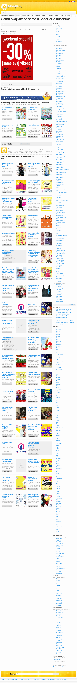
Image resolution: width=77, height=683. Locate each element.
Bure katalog (59, 61)
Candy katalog (59, 286)
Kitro (57, 402)
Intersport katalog (60, 124)
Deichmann (58, 367)
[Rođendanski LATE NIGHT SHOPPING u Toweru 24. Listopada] (33, 453)
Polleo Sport (58, 480)
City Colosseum (59, 545)
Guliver (57, 387)
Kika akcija (58, 630)
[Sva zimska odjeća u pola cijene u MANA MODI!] (7, 261)
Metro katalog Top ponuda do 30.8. (63, 309)
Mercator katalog (59, 164)
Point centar (58, 560)
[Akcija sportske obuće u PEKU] (7, 471)
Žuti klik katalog (59, 273)
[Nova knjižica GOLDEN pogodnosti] (7, 488)
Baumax (58, 332)
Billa (57, 337)
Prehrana (4, 15)
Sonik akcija (58, 652)
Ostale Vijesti (59, 573)
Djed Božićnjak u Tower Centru (7, 338)
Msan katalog (59, 296)
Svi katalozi (58, 281)
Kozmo (57, 420)
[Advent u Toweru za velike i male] (33, 314)
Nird (57, 453)
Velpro (57, 516)
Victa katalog (59, 265)
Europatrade (58, 377)
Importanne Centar (60, 553)
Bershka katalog (59, 56)
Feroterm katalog (59, 98)
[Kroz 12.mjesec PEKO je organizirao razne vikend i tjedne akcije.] (7, 383)
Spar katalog (59, 245)
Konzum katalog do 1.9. (61, 319)
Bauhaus (58, 331)
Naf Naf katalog (59, 180)
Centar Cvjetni (59, 541)
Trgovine (59, 1)
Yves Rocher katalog (60, 276)
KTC (57, 405)
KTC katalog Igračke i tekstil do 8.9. (64, 312)
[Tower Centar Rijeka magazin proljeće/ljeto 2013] (7, 209)
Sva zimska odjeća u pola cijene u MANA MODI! (8, 252)
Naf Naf (57, 450)
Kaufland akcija (59, 629)
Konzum (58, 423)
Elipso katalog (59, 89)
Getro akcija (58, 622)
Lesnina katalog (59, 141)
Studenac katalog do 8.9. (61, 317)
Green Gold (58, 551)
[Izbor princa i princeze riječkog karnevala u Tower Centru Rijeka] (33, 279)
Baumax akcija (59, 610)
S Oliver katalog (59, 242)
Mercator (58, 440)
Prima (57, 473)
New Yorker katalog (60, 184)
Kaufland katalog (59, 127)
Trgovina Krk (59, 498)
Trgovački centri (59, 38)
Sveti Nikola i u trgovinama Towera (34, 373)
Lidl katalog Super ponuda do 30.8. (63, 324)
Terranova (58, 488)
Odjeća (18, 15)
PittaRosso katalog (60, 205)
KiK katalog (58, 129)
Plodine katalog (59, 210)
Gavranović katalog (60, 104)
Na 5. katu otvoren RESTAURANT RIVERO (7, 409)
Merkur (57, 442)
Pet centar (58, 458)
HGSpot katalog (59, 114)
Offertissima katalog (60, 189)
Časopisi (58, 39)
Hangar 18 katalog (60, 108)
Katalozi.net (13, 148)
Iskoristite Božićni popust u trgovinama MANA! (8, 356)
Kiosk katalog (59, 131)
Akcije (34, 1)
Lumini (57, 558)
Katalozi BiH (74, 1)
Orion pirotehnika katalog (61, 192)
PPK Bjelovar (59, 478)
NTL (57, 456)
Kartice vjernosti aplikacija (59, 663)
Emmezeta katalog (60, 91)
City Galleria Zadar (60, 546)
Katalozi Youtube (59, 679)
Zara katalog (58, 270)
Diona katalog (59, 83)
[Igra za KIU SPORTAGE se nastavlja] (33, 488)
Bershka (58, 336)
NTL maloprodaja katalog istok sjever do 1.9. (65, 322)
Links (57, 414)
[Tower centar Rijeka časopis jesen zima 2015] (7, 174)
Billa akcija (58, 614)
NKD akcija (58, 625)
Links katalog (59, 144)
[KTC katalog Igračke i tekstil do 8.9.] (33, 118)
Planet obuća (59, 468)
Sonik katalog (59, 243)
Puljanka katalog (59, 218)
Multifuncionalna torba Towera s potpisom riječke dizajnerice (7, 322)
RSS (35, 679)
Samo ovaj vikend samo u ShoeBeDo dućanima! (36, 19)
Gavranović (58, 384)
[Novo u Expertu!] (33, 226)
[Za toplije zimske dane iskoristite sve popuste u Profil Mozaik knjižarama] (7, 279)
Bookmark (23, 679)
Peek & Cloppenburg (60, 461)
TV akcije (65, 1)
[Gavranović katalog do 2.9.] (33, 136)
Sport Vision (58, 511)
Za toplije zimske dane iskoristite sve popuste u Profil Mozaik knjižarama (8, 270)
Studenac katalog (60, 238)
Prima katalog (59, 213)
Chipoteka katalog (60, 71)
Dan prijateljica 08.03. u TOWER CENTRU (7, 217)
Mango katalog (59, 157)
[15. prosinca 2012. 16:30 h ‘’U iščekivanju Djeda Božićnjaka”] (33, 348)
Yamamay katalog (60, 275)
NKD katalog (59, 185)
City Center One (59, 543)
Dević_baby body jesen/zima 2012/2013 (7, 496)
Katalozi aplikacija (57, 659)
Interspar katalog (59, 123)
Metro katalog (59, 166)
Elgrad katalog (59, 88)
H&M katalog (59, 106)
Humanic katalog (59, 116)
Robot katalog (59, 227)
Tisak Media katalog (60, 253)
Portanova (58, 561)
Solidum (58, 566)
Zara (57, 524)
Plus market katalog (60, 212)
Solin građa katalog (60, 240)
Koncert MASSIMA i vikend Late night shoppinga (34, 321)
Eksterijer (30, 15)
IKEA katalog (59, 119)
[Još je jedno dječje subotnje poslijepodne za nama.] (7, 296)
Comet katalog (59, 73)
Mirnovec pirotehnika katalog (62, 169)
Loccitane (58, 418)
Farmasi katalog (59, 94)
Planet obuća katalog (60, 209)
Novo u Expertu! (33, 215)
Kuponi (53, 1)
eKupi (57, 374)
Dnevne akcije (59, 28)
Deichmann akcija (60, 619)
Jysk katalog (59, 126)
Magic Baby (58, 430)
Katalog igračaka (59, 597)
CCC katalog (59, 66)
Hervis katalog (59, 113)
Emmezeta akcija (60, 620)
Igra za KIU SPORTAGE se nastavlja (32, 478)
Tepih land (58, 486)
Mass (57, 432)
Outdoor (37, 15)
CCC (57, 356)
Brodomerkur (59, 346)
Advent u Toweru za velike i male (34, 303)
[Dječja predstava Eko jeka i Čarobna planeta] (33, 505)
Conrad (57, 362)
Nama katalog (59, 179)
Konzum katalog (59, 134)
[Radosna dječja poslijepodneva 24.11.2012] (33, 418)
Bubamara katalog (60, 60)
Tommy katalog (59, 256)
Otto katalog (58, 195)
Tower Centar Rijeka (25, 144)
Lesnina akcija (59, 638)
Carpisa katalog (59, 65)
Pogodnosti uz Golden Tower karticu (32, 199)
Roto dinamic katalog (60, 228)
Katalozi (30, 1)
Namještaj (11, 15)
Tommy (57, 491)
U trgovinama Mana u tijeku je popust (8, 390)
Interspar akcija (59, 624)
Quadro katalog (59, 301)
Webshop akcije (59, 34)
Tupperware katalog (60, 261)
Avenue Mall (58, 540)
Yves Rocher (59, 526)
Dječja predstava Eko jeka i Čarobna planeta (33, 496)
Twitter (65, 679)
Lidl (57, 412)
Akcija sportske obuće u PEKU (7, 460)
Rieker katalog (59, 225)
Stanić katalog (59, 237)
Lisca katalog (59, 146)
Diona (57, 371)
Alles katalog (59, 278)
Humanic (58, 392)
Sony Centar (58, 506)
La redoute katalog (60, 139)
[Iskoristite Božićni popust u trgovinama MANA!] (7, 366)
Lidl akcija (58, 640)
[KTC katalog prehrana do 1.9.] (7, 118)
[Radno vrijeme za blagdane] (7, 314)
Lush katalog (59, 147)
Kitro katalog (59, 132)
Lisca (57, 415)
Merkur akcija (59, 642)
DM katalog (58, 85)
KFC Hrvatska (59, 404)
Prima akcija (58, 648)
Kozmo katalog (59, 136)
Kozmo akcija (59, 634)
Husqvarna (58, 289)
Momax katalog (59, 177)
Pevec (57, 463)
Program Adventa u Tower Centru (34, 355)
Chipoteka (58, 357)
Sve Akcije (58, 653)
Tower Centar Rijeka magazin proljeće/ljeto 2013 (8, 199)
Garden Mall (58, 550)
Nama (57, 448)
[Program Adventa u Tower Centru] (33, 366)
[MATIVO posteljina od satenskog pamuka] (33, 244)
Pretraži (13, 674)
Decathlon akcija (59, 617)
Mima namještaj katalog (61, 172)
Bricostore (58, 342)
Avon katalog (59, 48)
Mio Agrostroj (59, 443)
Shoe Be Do (58, 503)
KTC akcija (58, 637)
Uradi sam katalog (60, 263)
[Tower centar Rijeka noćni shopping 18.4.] (7, 192)
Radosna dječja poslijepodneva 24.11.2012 (32, 409)
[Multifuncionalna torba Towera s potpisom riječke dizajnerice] (7, 331)
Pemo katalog (59, 199)
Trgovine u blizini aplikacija (59, 666)
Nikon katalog (59, 293)
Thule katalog (59, 299)
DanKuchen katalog (60, 76)
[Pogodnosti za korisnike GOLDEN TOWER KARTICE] (33, 471)
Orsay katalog (59, 194)
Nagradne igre (59, 41)
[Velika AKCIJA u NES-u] (7, 453)
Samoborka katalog (60, 232)
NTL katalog (58, 187)
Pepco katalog (59, 202)
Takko (57, 485)
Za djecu (51, 15)
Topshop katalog (59, 258)
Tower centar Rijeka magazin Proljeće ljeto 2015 (34, 165)
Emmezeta (58, 375)
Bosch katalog (59, 284)
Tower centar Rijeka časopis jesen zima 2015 (8, 165)
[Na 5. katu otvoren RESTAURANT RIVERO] (7, 418)
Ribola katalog (59, 223)
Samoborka (58, 501)
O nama (3, 679)
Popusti (48, 1)
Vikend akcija (59, 603)
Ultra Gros (58, 513)
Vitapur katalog (59, 266)
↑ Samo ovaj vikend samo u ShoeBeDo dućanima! (67, 681)
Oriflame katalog (59, 190)
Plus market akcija (60, 647)
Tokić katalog (59, 255)
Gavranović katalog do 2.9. (62, 315)
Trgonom (58, 496)
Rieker (57, 481)
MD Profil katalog (60, 161)
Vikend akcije (41, 1)
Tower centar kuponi (8, 233)
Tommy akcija (59, 650)
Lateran (57, 409)
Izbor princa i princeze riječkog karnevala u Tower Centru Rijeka (33, 270)
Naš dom (58, 452)
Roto (57, 483)
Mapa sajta (17, 679)
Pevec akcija (59, 643)
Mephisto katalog (59, 167)
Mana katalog (59, 154)
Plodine (57, 470)
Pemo (57, 460)
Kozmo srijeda (59, 635)
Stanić (57, 504)
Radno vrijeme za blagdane (7, 303)
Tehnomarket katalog (60, 250)
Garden (57, 382)
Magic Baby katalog (60, 152)
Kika (57, 400)
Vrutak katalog (59, 268)
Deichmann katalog (60, 80)
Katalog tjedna (59, 280)
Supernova (58, 565)
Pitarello (58, 465)
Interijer (57, 587)
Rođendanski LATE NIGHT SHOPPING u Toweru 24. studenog (34, 427)
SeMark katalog (59, 233)
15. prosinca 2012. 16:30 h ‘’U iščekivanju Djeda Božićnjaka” (33, 340)
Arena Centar (59, 538)
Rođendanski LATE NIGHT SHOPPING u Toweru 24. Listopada (34, 444)
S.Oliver (58, 508)
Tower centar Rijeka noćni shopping (34, 181)
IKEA (57, 395)
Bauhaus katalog (59, 51)
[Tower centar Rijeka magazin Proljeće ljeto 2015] (33, 174)
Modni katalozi (59, 600)
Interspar (58, 397)
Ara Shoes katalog (60, 46)
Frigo (57, 380)
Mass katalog (59, 159)
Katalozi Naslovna (4, 12)
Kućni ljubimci (59, 15)
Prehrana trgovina (60, 475)
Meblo (57, 437)
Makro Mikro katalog (60, 156)
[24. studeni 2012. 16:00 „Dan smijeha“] (7, 436)
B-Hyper (58, 351)
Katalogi (71, 1)
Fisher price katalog (60, 96)
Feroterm (58, 379)
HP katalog (58, 291)
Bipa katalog (58, 55)
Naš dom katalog (59, 182)
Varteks (57, 514)
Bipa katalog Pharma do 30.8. (62, 314)
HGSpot (57, 390)
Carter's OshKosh (60, 354)
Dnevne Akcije (59, 602)
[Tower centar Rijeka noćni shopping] (33, 192)
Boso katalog (59, 58)
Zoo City (58, 528)
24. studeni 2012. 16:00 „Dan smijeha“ (7, 426)
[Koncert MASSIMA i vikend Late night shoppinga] (33, 331)
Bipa (57, 339)
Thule (57, 533)
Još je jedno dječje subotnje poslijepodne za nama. (8, 288)
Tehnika (44, 15)
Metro (57, 438)
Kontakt (12, 679)
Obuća (24, 15)
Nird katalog (58, 294)
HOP (57, 394)
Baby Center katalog (60, 50)
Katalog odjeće (59, 598)
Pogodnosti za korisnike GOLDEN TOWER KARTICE (33, 461)
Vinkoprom (58, 521)
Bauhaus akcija (59, 612)
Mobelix (57, 445)
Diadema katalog (59, 81)
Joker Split (58, 555)
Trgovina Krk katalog (60, 260)
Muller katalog (59, 174)
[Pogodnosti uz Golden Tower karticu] (33, 209)
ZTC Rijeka (58, 571)
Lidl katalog (58, 142)
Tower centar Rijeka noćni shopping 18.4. (8, 182)
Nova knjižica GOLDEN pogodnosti (6, 478)
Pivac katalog (59, 207)
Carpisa (57, 352)
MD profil (58, 435)
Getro (57, 385)
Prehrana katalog (59, 215)
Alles (57, 529)
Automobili (58, 605)
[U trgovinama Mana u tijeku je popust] (7, 401)
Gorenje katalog (59, 288)
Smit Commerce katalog (61, 235)
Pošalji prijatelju (29, 679)
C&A (57, 359)
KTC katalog (58, 137)
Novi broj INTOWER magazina (34, 390)
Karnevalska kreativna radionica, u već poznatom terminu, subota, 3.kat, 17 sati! (34, 254)
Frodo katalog (59, 99)
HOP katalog (59, 118)
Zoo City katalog (59, 271)
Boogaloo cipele (59, 347)
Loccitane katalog (60, 149)
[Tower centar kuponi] (7, 244)
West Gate (58, 570)
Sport (57, 588)
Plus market (58, 471)
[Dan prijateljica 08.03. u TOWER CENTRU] (7, 226)
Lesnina (57, 410)
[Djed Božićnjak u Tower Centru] (7, 348)
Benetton (58, 334)
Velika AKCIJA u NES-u (7, 443)
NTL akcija (58, 627)
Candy (57, 531)
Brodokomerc (59, 344)
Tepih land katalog (60, 251)
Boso (57, 349)
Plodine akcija (59, 645)
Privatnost (8, 679)
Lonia (57, 422)
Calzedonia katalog (60, 63)
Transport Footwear (60, 495)
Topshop (58, 493)
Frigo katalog (59, 101)
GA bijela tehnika (59, 103)
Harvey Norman (59, 389)
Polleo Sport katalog (60, 222)
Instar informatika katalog (61, 121)
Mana (57, 428)
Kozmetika (67, 15)
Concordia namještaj (60, 361)
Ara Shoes (58, 329)
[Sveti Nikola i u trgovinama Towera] (33, 383)
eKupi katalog (59, 86)
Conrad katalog (59, 75)
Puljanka (58, 476)
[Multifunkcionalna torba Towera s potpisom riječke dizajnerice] (33, 296)
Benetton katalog (59, 53)
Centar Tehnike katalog (61, 70)
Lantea (57, 407)
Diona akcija (58, 615)
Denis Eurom (59, 369)
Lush (57, 417)
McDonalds (58, 433)
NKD (57, 455)
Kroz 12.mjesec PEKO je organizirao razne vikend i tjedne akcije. (8, 375)
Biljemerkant (58, 341)
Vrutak (57, 523)
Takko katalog (59, 247)
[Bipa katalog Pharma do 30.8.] (7, 136)
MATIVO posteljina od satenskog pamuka (33, 234)
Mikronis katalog (59, 170)
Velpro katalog (59, 302)
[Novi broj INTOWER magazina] (33, 401)
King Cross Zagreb (60, 556)
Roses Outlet (59, 563)
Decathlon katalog (60, 78)
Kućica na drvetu (59, 427)
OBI (57, 499)
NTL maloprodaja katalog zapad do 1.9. (64, 320)
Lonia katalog (59, 151)
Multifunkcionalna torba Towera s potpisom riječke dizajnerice (33, 288)
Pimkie (57, 466)
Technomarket (59, 490)
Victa (57, 519)
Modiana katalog (59, 175)
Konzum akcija (59, 632)
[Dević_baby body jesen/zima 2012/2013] (7, 505)
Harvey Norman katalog (61, 109)
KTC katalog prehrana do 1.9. (62, 310)
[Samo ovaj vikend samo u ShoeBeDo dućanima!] (17, 79)
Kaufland (58, 399)
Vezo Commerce (59, 518)
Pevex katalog (59, 204)
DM (57, 372)
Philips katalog (59, 297)
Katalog (38, 679)
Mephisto (58, 447)
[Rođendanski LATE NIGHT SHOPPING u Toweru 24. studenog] (33, 436)
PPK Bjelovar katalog (60, 220)
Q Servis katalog (59, 230)
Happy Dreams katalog (61, 111)
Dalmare (58, 548)
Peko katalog (59, 197)
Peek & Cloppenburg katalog (62, 200)
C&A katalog (58, 68)
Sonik (57, 509)
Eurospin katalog (59, 93)
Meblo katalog (59, 162)
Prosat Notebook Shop (61, 217)
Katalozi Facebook (51, 679)
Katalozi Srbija (73, 1)
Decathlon (58, 366)
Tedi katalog (58, 248)
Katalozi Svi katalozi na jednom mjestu (11, 7)
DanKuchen (58, 364)
